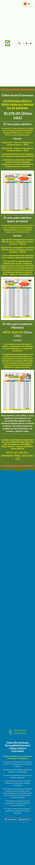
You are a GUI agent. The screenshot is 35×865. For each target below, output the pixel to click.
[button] (19, 43)
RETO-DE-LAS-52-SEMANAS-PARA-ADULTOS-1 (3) (17, 455)
